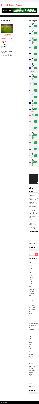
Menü (4, 16)
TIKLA (36, 33)
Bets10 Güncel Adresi (11, 5)
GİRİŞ (36, 26)
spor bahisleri (10, 39)
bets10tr (5, 46)
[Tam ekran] (37, 182)
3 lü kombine (3, 34)
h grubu (10, 38)
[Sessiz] (36, 182)
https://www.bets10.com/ (33, 169)
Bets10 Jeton (32, 0)
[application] (33, 179)
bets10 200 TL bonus (4, 38)
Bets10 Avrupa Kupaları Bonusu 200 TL (7, 43)
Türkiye (3, 41)
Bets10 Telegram (4, 402)
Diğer (28, 0)
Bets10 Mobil (19, 0)
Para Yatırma (24, 0)
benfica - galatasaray (8, 35)
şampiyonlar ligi (4, 39)
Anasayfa (9, 0)
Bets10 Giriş (14, 0)
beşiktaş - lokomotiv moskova (6, 37)
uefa (5, 41)
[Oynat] (29, 182)
